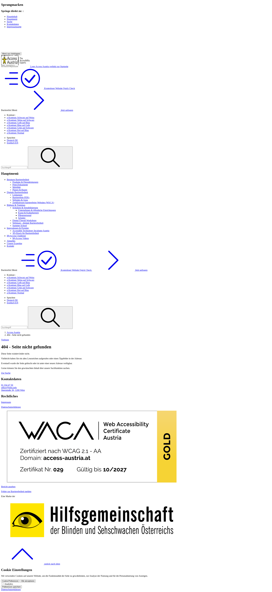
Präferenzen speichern (11, 587)
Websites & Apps (20, 200)
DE (12, 140)
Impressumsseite (14, 27)
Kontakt (10, 246)
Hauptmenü (12, 19)
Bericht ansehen (8, 486)
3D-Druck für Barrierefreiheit (25, 233)
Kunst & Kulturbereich (28, 213)
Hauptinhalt (12, 16)
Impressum (6, 402)
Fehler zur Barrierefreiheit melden (16, 491)
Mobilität (16, 187)
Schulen (21, 218)
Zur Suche (5, 373)
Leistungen (17, 195)
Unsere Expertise (14, 243)
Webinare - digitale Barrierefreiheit (27, 223)
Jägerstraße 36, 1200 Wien (13, 390)
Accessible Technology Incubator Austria (30, 230)
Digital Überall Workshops (24, 220)
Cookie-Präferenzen (10, 581)
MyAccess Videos (20, 238)
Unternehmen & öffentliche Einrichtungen (37, 210)
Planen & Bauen (19, 190)
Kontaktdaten (13, 24)
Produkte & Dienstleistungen (25, 182)
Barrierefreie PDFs (20, 197)
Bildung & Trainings (16, 205)
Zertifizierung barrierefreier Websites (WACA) (33, 202)
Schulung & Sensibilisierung (25, 207)
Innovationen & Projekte (18, 228)
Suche (9, 21)
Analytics (8, 584)
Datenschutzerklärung (11, 407)
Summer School (19, 225)
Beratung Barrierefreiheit (18, 179)
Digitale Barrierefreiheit (17, 192)
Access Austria (13, 332)
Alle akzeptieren (27, 581)
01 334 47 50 (7, 385)
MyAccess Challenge (16, 236)
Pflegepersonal (24, 215)
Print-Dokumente (20, 184)
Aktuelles (11, 241)
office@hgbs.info (9, 387)
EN (12, 143)
